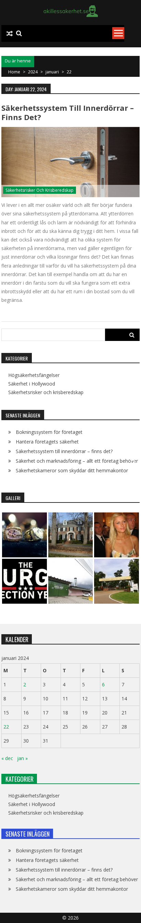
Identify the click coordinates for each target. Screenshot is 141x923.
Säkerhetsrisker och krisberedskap (39, 190)
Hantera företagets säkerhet (47, 441)
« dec (7, 758)
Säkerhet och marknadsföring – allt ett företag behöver (77, 461)
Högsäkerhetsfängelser (34, 375)
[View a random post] (10, 33)
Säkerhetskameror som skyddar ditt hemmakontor (72, 470)
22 (6, 726)
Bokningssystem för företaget (49, 432)
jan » (22, 758)
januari (52, 72)
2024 (33, 72)
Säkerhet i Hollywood (31, 384)
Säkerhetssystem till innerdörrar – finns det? (67, 112)
